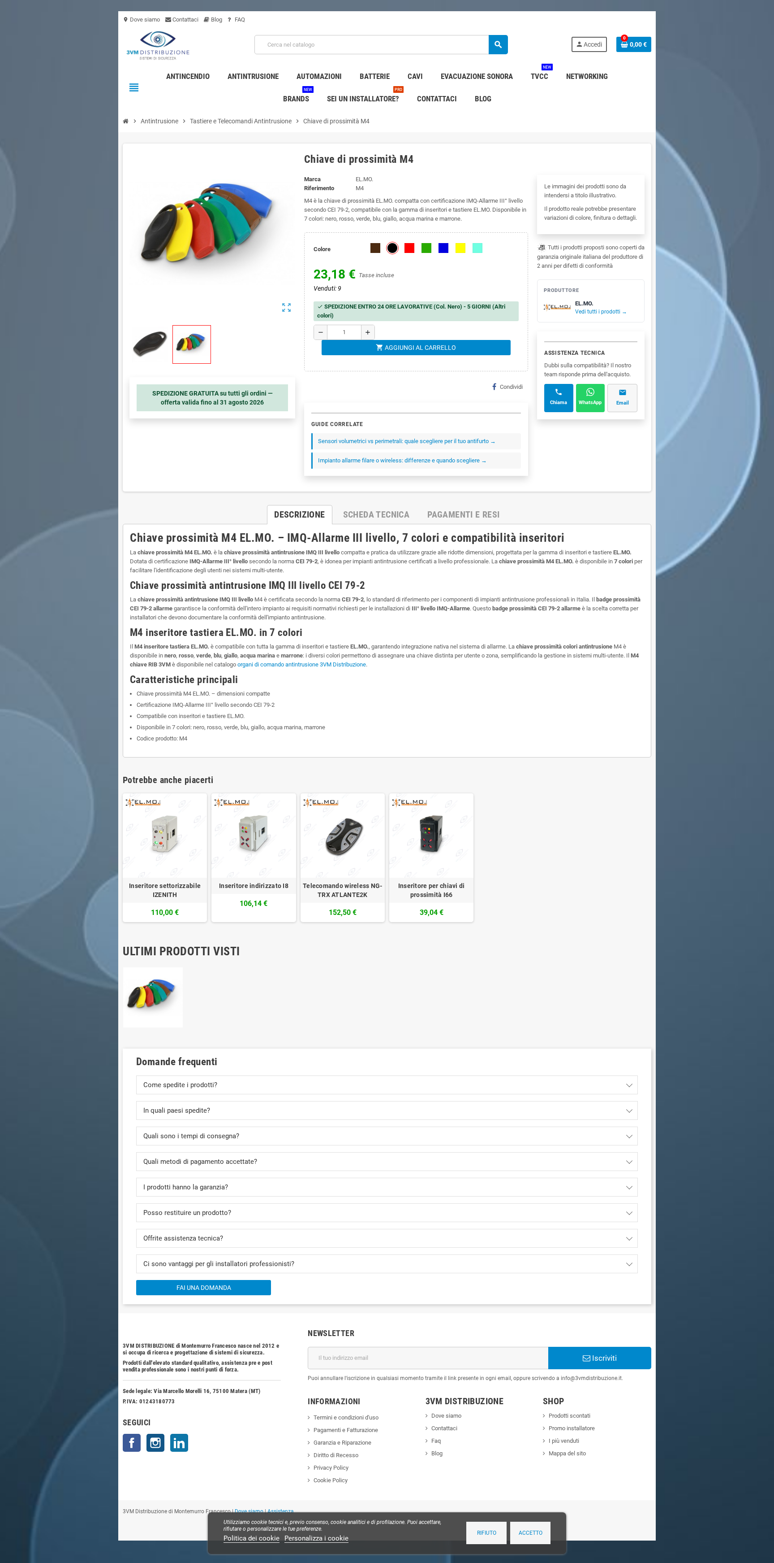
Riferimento (319, 188)
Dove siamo (141, 19)
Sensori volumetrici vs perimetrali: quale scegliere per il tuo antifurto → (407, 441)
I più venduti (564, 1440)
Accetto (530, 1533)
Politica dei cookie (252, 1538)
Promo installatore (572, 1428)
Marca (312, 179)
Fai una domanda (203, 1287)
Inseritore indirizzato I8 (253, 885)
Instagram (155, 1443)
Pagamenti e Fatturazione (346, 1430)
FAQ (239, 19)
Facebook (132, 1443)
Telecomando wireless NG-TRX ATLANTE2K (343, 890)
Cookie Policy (331, 1480)
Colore (322, 249)
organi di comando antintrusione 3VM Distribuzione (301, 664)
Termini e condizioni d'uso (346, 1417)
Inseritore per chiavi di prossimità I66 (431, 890)
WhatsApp (590, 402)
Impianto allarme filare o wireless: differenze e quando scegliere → (402, 460)
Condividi (511, 386)
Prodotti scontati (569, 1415)
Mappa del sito (567, 1453)
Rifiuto (486, 1533)
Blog (216, 19)
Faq (436, 1440)
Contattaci (184, 19)
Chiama (558, 402)
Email (622, 403)
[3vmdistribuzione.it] (157, 44)
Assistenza (280, 1511)
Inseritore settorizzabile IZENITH (165, 890)
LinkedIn (179, 1443)
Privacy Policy (331, 1467)
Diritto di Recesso (336, 1455)
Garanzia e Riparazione (342, 1442)
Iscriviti (603, 1358)
